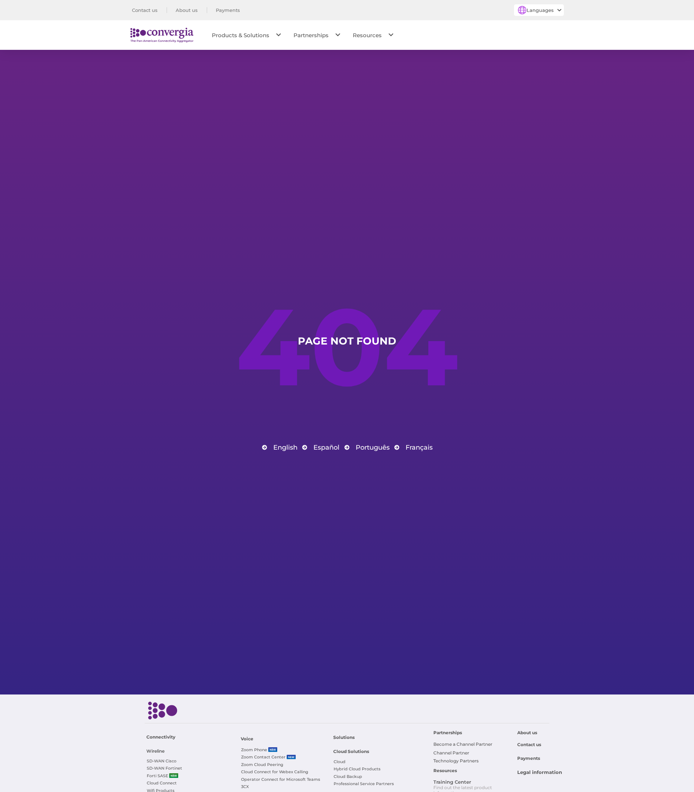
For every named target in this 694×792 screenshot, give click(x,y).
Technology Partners (456, 760)
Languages (540, 10)
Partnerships (311, 35)
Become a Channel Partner (462, 744)
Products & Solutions (240, 35)
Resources (367, 35)
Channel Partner (451, 753)
